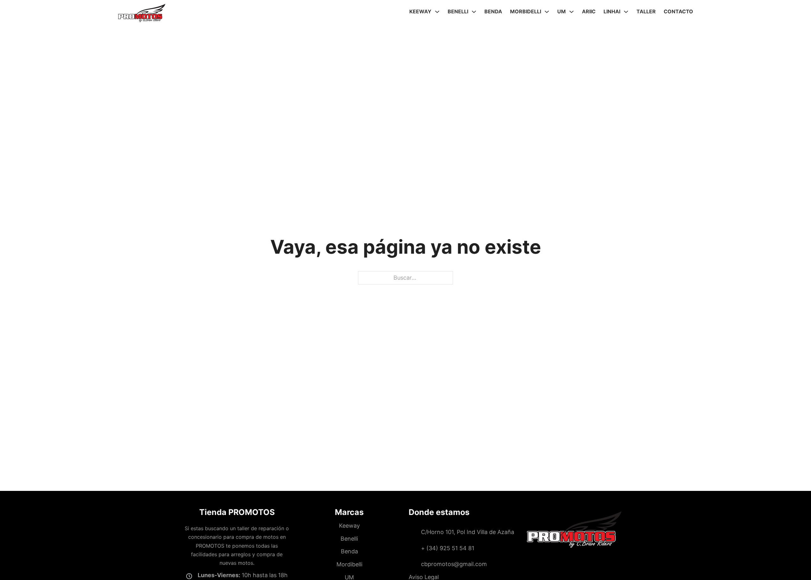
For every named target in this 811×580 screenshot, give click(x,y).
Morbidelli (525, 11)
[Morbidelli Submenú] (546, 11)
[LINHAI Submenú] (626, 11)
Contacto (678, 11)
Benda (493, 11)
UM (561, 11)
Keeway (349, 525)
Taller (646, 11)
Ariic (589, 11)
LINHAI (611, 11)
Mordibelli (349, 564)
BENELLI (458, 11)
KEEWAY (420, 11)
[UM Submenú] (571, 11)
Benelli (349, 538)
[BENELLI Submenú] (473, 11)
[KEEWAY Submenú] (437, 11)
